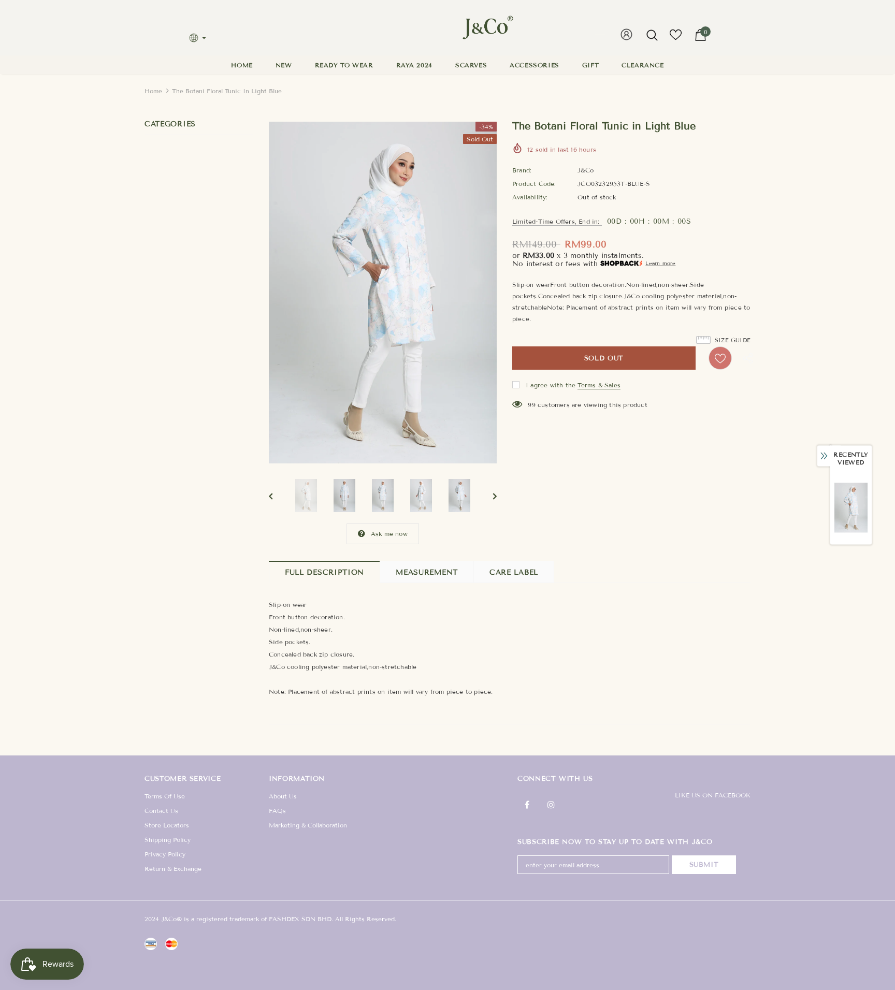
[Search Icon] (652, 35)
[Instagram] (551, 804)
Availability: (530, 197)
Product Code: (534, 183)
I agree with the (550, 385)
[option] (383, 292)
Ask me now (389, 533)
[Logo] (485, 27)
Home (153, 91)
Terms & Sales (599, 385)
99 (531, 405)
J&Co (586, 170)
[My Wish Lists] (676, 38)
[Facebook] (526, 804)
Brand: (521, 170)
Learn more (660, 263)
